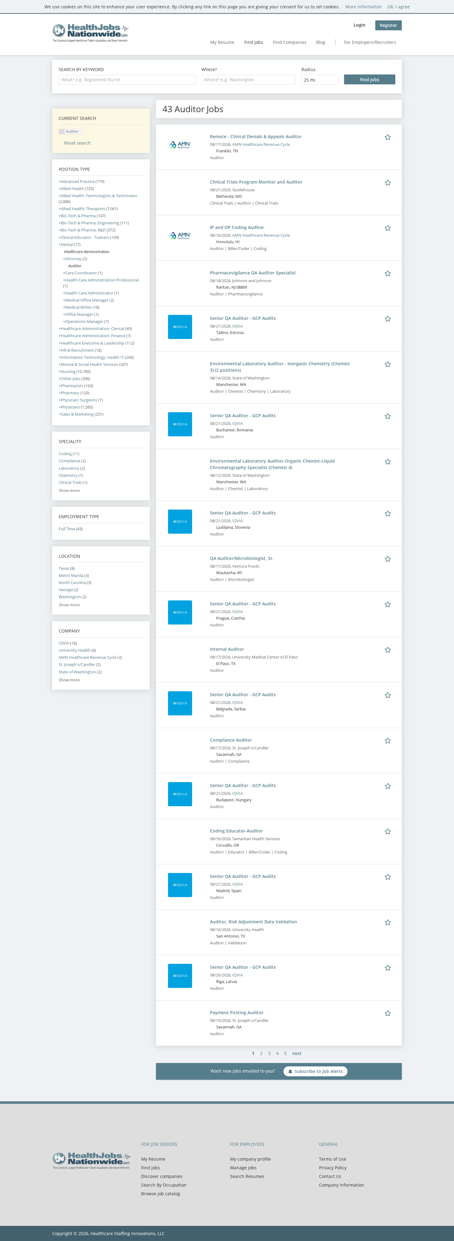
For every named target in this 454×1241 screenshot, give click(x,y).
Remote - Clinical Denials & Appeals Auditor (256, 136)
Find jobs (150, 1168)
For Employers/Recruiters (370, 42)
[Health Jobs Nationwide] (90, 33)
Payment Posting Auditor (236, 1012)
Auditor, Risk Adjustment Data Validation (253, 922)
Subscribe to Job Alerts (319, 1071)
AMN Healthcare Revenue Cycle (261, 144)
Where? (209, 69)
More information (363, 7)
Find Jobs (253, 42)
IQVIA (237, 326)
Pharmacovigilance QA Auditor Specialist (253, 273)
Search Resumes (247, 1176)
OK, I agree (398, 7)
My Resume (222, 42)
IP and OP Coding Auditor (237, 227)
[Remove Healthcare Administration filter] (61, 251)
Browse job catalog (160, 1194)
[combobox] (127, 80)
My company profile (250, 1159)
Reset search (77, 143)
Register (388, 25)
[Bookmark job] (389, 136)
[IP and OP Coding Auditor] (180, 236)
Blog (320, 42)
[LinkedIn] (77, 1182)
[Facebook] (56, 1182)
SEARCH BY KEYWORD (81, 69)
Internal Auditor (227, 649)
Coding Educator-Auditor (236, 831)
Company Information (341, 1185)
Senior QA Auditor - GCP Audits (243, 318)
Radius (308, 69)
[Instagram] (86, 1182)
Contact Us (330, 1176)
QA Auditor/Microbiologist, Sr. (242, 558)
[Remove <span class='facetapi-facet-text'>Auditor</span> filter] (62, 131)
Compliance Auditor (231, 740)
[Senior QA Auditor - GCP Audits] (180, 326)
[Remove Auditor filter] (65, 266)
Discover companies (162, 1176)
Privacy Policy (333, 1168)
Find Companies (289, 42)
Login (359, 25)
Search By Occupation (164, 1185)
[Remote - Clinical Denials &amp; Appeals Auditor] (180, 145)
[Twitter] (66, 1182)
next (297, 1053)
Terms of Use (332, 1159)
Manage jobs (243, 1168)
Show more (69, 490)
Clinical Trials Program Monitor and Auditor (256, 182)
